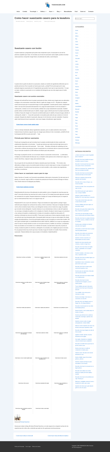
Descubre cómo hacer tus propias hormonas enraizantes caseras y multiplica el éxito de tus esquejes (84, 220)
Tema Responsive (77, 447)
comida (76, 64)
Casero (76, 52)
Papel (76, 117)
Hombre (77, 89)
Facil (76, 11)
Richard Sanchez (24, 422)
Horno (76, 92)
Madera (76, 103)
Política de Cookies (36, 446)
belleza (53, 21)
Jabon (76, 100)
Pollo (76, 123)
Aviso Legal (28, 446)
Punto (76, 126)
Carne (76, 41)
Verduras (77, 140)
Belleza (43, 11)
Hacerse (77, 86)
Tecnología (33, 11)
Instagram (77, 97)
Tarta (76, 134)
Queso (76, 128)
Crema (76, 66)
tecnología (77, 137)
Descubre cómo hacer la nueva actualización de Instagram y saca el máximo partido (83, 281)
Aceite (76, 30)
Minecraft (77, 109)
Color (76, 61)
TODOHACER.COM (58, 5)
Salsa (76, 131)
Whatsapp (77, 142)
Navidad (77, 111)
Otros (76, 114)
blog (76, 38)
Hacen (76, 81)
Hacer (50, 11)
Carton (76, 44)
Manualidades (68, 11)
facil (76, 75)
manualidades (78, 106)
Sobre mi (82, 11)
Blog (58, 11)
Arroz (76, 33)
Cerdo (76, 55)
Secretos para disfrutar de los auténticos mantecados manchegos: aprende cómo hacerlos (84, 316)
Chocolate (77, 58)
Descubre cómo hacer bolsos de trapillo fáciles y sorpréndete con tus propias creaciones (83, 248)
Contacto (90, 11)
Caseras (77, 50)
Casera (76, 47)
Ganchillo (77, 78)
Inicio (18, 11)
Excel (76, 72)
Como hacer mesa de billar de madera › (58, 435)
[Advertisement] (42, 34)
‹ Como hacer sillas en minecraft (24, 435)
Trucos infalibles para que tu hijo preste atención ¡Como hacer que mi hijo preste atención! (84, 288)
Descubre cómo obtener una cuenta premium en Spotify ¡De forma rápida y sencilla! (83, 372)
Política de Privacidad (19, 446)
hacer (76, 83)
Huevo (76, 95)
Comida (25, 11)
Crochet (77, 69)
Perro (76, 120)
